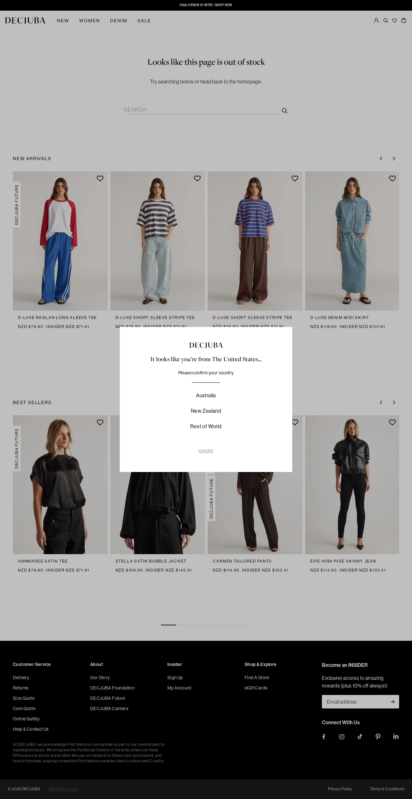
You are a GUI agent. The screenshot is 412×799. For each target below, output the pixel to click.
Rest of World (205, 426)
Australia (206, 395)
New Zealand (206, 411)
